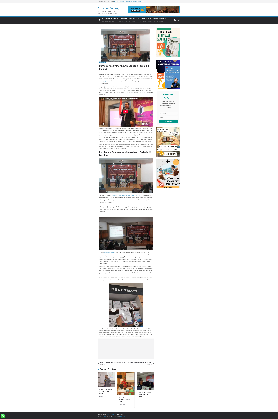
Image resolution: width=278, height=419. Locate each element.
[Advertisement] (126, 349)
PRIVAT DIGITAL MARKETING (139, 22)
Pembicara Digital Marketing (110, 18)
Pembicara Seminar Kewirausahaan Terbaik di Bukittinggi (126, 195)
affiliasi (104, 81)
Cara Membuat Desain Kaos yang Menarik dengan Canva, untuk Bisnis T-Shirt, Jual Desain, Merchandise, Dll (128, 2)
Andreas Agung (108, 8)
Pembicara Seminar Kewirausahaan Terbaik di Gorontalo (139, 363)
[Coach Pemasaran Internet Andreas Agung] (126, 373)
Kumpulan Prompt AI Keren (155, 22)
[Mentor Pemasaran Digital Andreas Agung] (145, 373)
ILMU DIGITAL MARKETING (108, 22)
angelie (109, 71)
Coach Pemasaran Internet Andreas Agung (125, 400)
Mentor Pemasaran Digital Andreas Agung (144, 394)
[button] (116, 22)
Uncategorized (103, 62)
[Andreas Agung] (99, 20)
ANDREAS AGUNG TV (146, 18)
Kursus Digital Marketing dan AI (130, 18)
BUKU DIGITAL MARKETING (159, 18)
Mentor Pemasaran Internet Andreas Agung (105, 391)
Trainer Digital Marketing (110, 252)
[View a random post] (178, 20)
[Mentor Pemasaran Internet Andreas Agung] (106, 373)
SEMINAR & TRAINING (124, 22)
